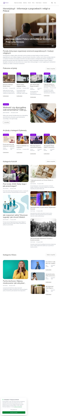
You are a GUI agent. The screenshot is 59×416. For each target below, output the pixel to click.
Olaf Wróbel (5, 88)
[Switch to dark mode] (55, 3)
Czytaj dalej (6, 122)
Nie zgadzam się (14, 409)
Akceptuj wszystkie (13, 412)
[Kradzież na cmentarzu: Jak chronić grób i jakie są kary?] (29, 30)
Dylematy (25, 2)
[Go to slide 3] (53, 45)
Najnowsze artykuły (18, 2)
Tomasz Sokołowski (9, 44)
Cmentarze (45, 2)
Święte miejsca (38, 2)
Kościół (29, 2)
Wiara (33, 2)
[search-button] (52, 2)
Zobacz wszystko (51, 68)
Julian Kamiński (5, 188)
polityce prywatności (18, 406)
